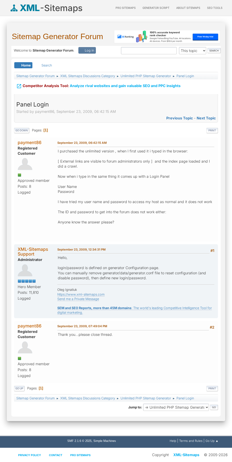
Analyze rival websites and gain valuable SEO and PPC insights (98, 86)
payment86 (29, 142)
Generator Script (156, 7)
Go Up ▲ (211, 441)
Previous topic (179, 118)
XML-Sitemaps (186, 455)
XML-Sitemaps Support (33, 251)
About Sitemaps (188, 7)
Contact (55, 455)
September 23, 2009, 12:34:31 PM (81, 249)
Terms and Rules (191, 441)
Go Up (19, 388)
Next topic (206, 118)
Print (212, 130)
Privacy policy (29, 455)
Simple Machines (104, 441)
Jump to (134, 407)
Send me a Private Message (78, 299)
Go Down (21, 130)
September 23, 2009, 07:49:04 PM (82, 326)
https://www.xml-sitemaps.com (81, 294)
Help (173, 441)
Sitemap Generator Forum (57, 36)
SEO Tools (214, 7)
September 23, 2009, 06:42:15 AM (82, 143)
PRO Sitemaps (126, 7)
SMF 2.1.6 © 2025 (79, 441)
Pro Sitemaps (80, 455)
